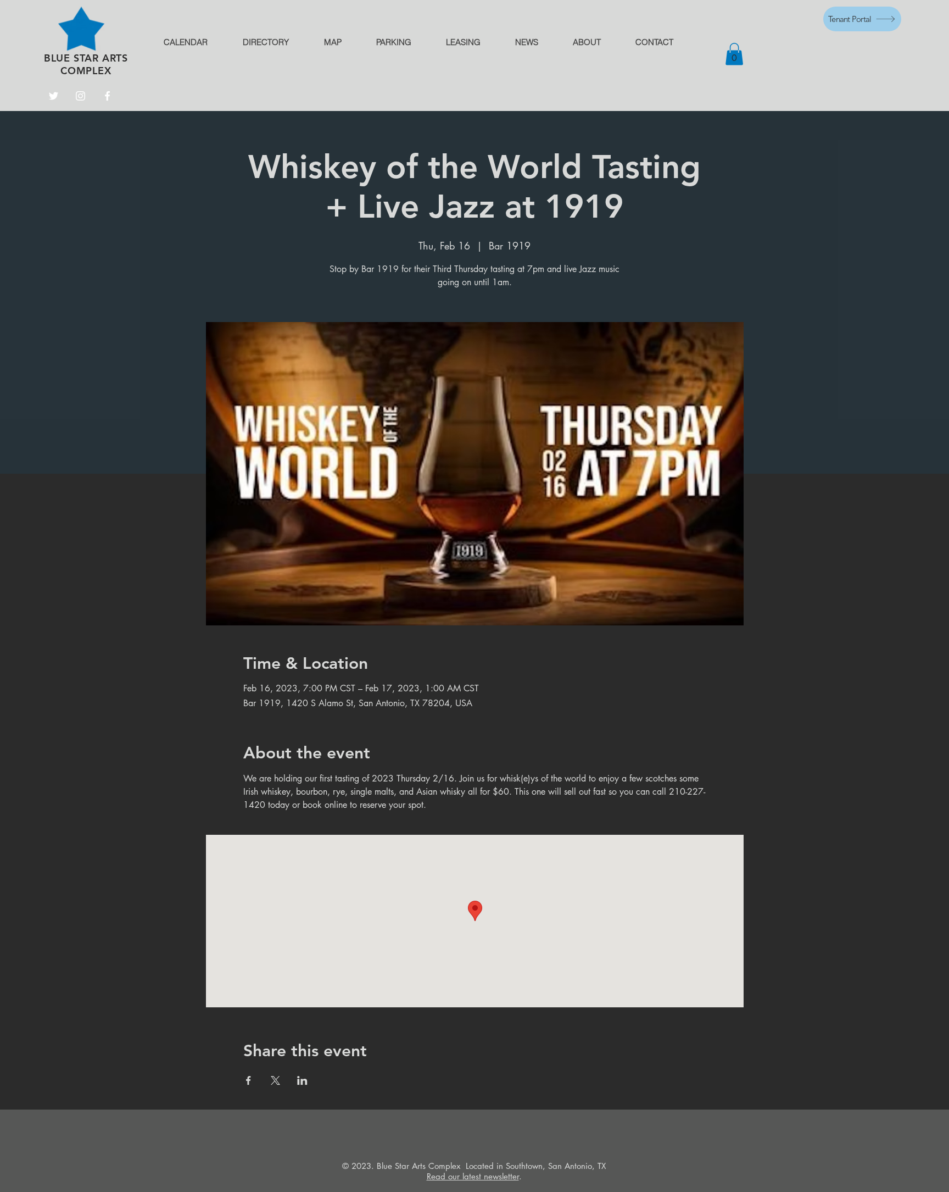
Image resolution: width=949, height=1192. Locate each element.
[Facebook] (107, 96)
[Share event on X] (275, 1080)
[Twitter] (53, 96)
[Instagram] (80, 96)
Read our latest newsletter (473, 1176)
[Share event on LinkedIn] (302, 1080)
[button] (734, 54)
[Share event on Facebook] (248, 1080)
